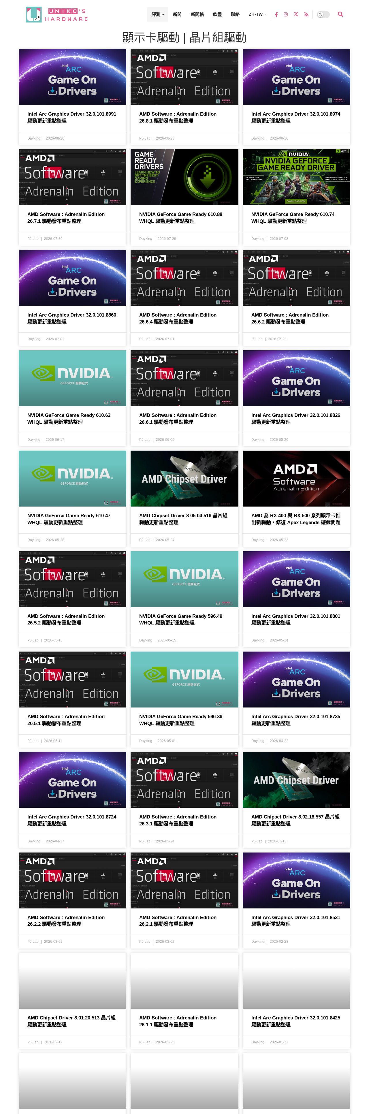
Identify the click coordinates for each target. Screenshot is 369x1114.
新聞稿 (197, 14)
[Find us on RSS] (306, 14)
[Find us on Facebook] (276, 14)
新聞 (177, 14)
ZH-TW (256, 14)
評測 (156, 14)
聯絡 (235, 14)
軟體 (217, 14)
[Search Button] (340, 14)
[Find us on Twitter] (296, 14)
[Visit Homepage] (62, 14)
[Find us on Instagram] (286, 14)
